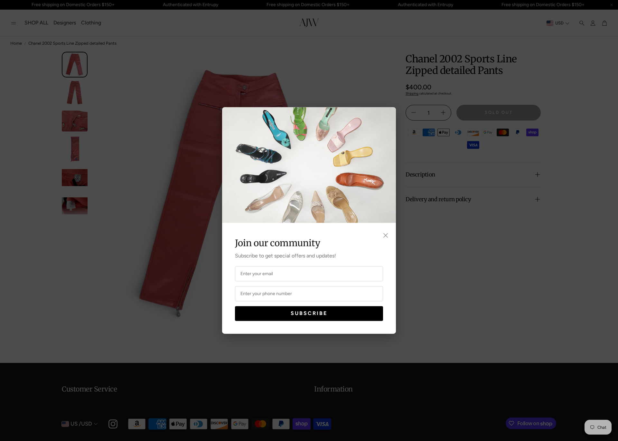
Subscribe (309, 313)
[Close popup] (385, 235)
